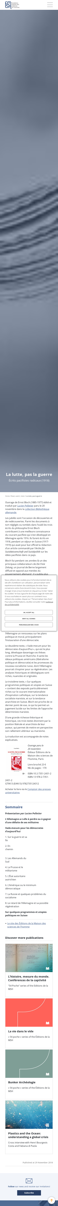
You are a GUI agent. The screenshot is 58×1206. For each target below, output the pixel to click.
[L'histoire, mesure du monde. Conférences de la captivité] (29, 970)
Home (7, 496)
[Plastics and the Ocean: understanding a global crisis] (29, 1127)
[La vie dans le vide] (29, 1023)
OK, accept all (28, 612)
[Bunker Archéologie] (29, 1074)
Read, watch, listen (18, 496)
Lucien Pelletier (25, 505)
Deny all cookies (28, 618)
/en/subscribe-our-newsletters (29, 1193)
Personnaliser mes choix (29, 625)
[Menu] (50, 5)
